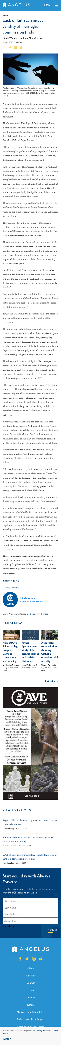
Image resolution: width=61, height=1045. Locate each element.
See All (50, 680)
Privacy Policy (42, 1030)
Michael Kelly (8, 828)
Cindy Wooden (10, 37)
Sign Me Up (8, 926)
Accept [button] (7, 1039)
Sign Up (53, 930)
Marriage (6, 587)
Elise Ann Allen (9, 846)
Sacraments (15, 587)
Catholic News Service (31, 37)
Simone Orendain (48, 665)
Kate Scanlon (8, 863)
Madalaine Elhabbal (11, 665)
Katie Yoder (26, 665)
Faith (5, 15)
